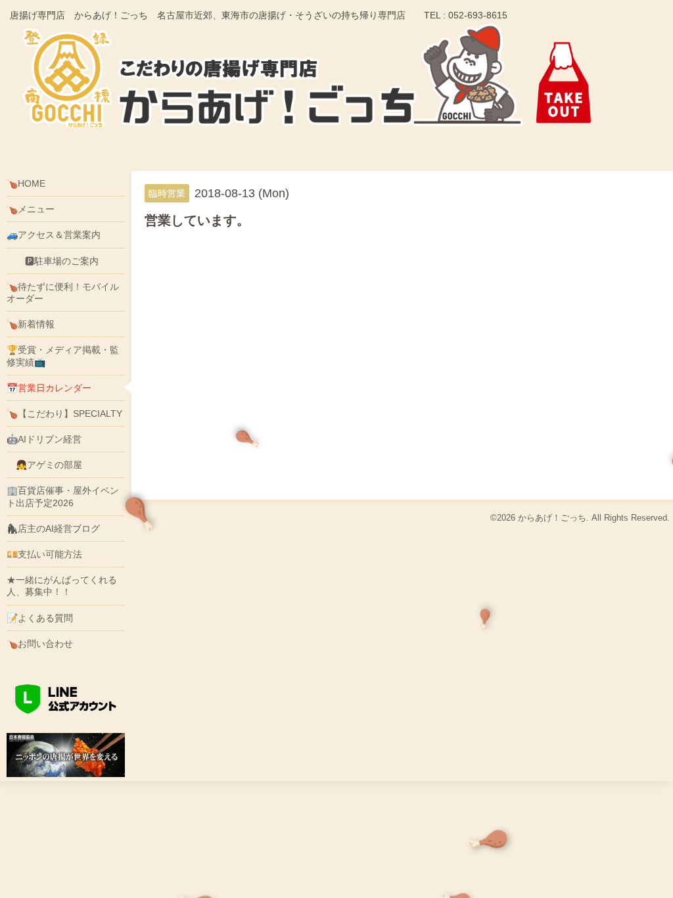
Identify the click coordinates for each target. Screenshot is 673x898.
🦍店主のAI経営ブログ (53, 528)
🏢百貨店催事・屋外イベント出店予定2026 (63, 496)
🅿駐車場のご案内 (53, 261)
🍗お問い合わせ (40, 643)
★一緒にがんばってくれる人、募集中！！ (62, 586)
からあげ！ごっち (552, 518)
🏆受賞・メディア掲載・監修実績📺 (63, 355)
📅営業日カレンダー (49, 388)
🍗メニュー (31, 209)
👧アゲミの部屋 (44, 465)
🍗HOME (26, 183)
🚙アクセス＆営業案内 (54, 234)
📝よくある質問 (40, 618)
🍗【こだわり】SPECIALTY (64, 413)
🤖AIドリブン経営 (44, 439)
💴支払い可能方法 (44, 554)
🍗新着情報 (31, 324)
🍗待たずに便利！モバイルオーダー (63, 292)
